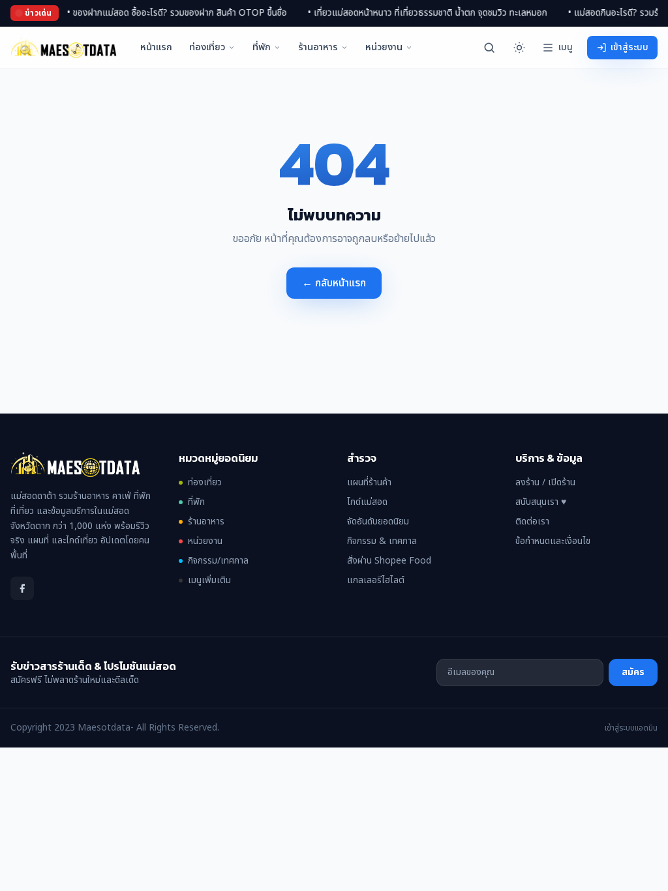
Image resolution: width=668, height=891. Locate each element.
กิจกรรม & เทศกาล (382, 541)
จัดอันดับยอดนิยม (378, 521)
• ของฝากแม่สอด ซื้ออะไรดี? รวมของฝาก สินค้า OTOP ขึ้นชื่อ (159, 13)
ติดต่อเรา (532, 521)
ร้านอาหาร (318, 47)
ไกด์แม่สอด (367, 502)
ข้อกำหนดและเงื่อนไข (552, 541)
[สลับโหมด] (519, 48)
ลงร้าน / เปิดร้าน (545, 482)
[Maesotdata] (63, 47)
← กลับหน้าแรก (334, 283)
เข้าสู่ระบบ (629, 47)
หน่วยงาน (383, 47)
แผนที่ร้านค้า (369, 482)
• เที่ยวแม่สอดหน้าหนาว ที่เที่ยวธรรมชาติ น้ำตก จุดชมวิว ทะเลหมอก (410, 13)
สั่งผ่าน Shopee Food (389, 560)
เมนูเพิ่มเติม (209, 580)
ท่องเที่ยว (207, 47)
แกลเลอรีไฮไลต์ (375, 580)
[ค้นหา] (489, 48)
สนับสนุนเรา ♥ (540, 502)
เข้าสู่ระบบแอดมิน (631, 728)
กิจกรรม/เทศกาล (218, 560)
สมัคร (633, 672)
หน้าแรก (156, 47)
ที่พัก (261, 47)
